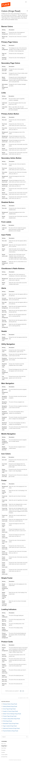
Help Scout (19, 759)
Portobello (3, 750)
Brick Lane (3, 743)
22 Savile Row (4, 756)
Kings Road (4, 745)
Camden (3, 752)
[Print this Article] (27, 11)
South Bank (3, 748)
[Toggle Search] (26, 736)
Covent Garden (4, 754)
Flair (10, 759)
